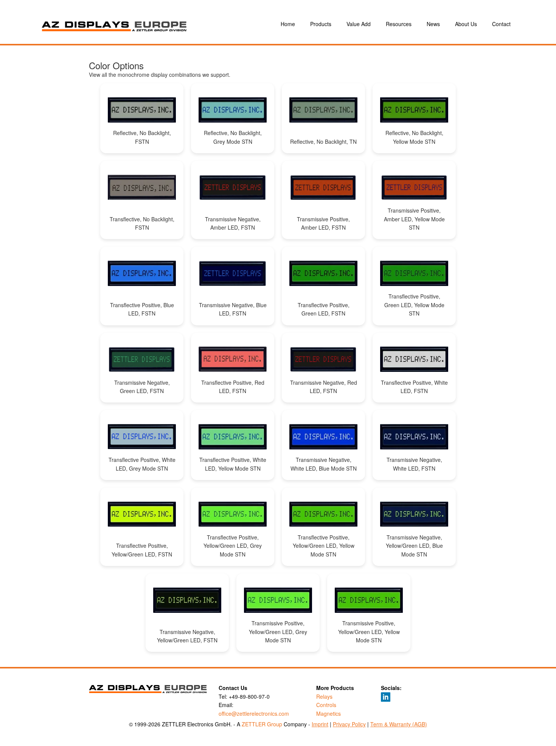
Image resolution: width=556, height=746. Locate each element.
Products (320, 24)
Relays (324, 696)
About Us (466, 24)
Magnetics (328, 713)
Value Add (358, 24)
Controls (326, 705)
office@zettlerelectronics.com (254, 713)
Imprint (320, 724)
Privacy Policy (349, 724)
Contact (501, 24)
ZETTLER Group (262, 724)
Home (288, 24)
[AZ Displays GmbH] (146, 24)
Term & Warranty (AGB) (398, 724)
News (433, 24)
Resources (399, 24)
